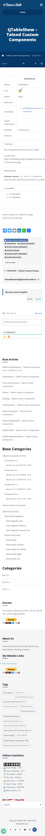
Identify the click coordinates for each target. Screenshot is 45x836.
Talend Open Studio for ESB (15, 740)
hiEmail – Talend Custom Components (18, 392)
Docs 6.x (5, 582)
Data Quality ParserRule (16, 549)
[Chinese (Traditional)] (3, 799)
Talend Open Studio (10, 511)
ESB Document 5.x (26, 706)
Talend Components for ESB (13, 456)
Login (22, 12)
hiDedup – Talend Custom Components (18, 398)
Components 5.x (11, 460)
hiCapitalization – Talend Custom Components (21, 405)
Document (8, 692)
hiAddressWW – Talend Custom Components (20, 430)
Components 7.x (11, 484)
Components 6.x (11, 470)
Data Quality (11, 540)
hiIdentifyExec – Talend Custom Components (20, 376)
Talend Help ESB (22, 735)
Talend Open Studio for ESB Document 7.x (16, 745)
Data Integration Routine (16, 525)
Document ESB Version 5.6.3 (24, 697)
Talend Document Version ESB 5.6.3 (14, 726)
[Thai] (21, 799)
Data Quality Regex (14, 554)
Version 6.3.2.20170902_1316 (18, 475)
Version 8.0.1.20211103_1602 (18, 499)
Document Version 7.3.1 (10, 706)
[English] (6, 799)
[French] (8, 799)
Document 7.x (19, 692)
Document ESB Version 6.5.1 (14, 702)
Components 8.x (11, 494)
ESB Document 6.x (28, 711)
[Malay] (16, 799)
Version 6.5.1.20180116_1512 (18, 479)
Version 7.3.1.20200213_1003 (18, 489)
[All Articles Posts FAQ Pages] (22, 63)
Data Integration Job (14, 521)
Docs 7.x (5, 589)
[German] (10, 799)
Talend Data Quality (12, 535)
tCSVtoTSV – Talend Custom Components (25, 271)
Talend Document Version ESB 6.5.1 (17, 730)
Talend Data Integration (14, 516)
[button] (41, 5)
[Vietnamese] (23, 799)
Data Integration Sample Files (18, 530)
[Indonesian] (12, 799)
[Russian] (19, 799)
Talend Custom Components (18, 55)
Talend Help (8, 735)
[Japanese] (14, 799)
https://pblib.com (9, 663)
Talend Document (11, 716)
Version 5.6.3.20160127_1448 (18, 465)
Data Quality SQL (13, 558)
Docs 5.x (5, 575)
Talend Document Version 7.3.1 (13, 721)
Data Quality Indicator (15, 544)
